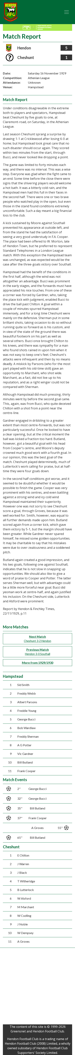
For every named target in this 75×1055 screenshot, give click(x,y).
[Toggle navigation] (66, 12)
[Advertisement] (37, 987)
